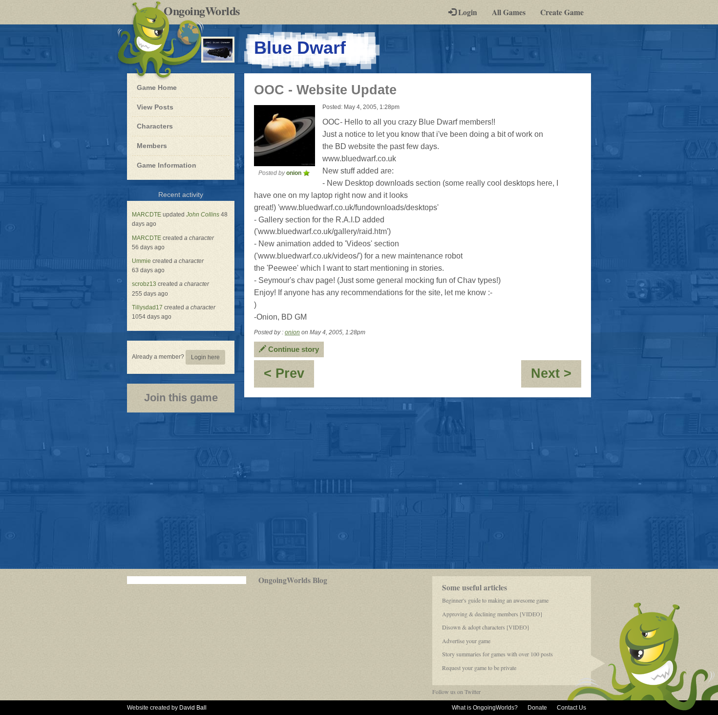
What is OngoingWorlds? (485, 707)
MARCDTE (146, 214)
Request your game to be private (479, 668)
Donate (537, 707)
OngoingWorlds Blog (292, 580)
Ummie (141, 261)
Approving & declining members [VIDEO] (492, 614)
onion (292, 332)
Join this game (181, 397)
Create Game (562, 12)
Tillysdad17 (147, 307)
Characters (154, 126)
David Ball (193, 707)
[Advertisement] (359, 490)
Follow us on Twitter (456, 691)
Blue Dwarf (300, 48)
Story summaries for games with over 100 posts (497, 654)
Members (152, 146)
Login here (205, 357)
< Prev (289, 377)
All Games (509, 12)
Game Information (166, 165)
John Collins (202, 214)
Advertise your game (466, 641)
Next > (556, 377)
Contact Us (571, 707)
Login (466, 12)
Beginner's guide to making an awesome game (495, 600)
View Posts (155, 107)
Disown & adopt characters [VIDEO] (485, 627)
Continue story (292, 349)
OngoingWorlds (205, 11)
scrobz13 (144, 284)
